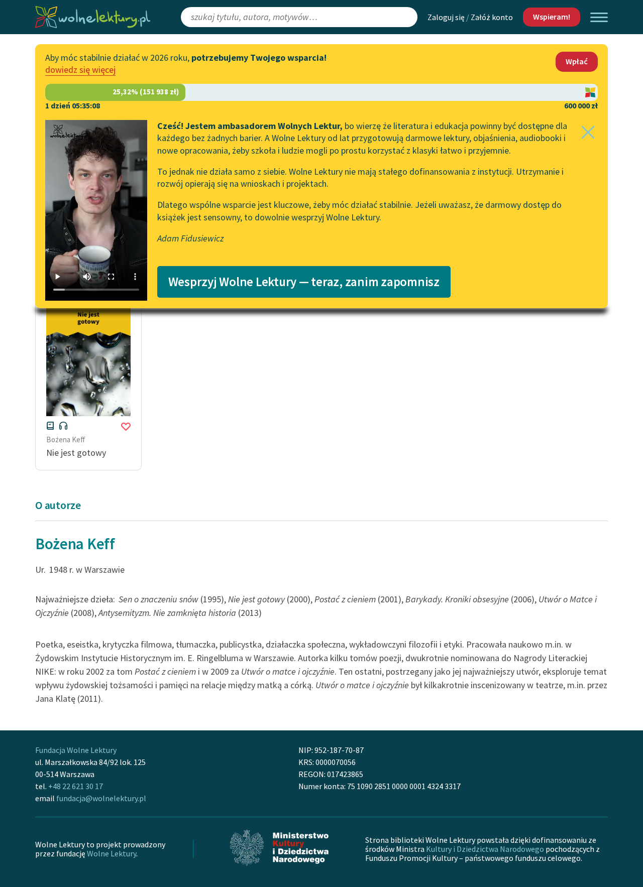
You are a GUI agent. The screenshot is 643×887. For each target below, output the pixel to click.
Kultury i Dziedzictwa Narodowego (485, 849)
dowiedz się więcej (80, 69)
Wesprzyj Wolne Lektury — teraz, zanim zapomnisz (304, 282)
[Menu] (599, 17)
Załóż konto (492, 17)
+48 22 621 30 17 (75, 786)
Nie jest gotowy (76, 452)
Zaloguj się (446, 17)
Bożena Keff (65, 439)
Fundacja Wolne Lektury (76, 750)
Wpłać (577, 61)
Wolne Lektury (111, 853)
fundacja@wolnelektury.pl (101, 798)
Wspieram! (551, 17)
